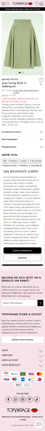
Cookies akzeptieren (22, 250)
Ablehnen (22, 258)
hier (10, 222)
